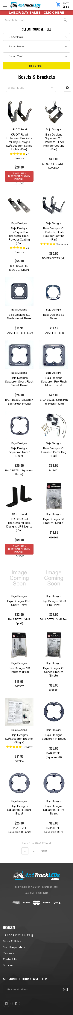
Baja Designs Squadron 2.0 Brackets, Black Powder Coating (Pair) (53, 142)
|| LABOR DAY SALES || (18, 935)
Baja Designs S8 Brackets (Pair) (19, 670)
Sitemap (8, 965)
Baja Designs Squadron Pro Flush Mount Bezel (54, 381)
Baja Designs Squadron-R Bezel (54, 737)
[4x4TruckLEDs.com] (36, 874)
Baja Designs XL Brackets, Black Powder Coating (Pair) (53, 234)
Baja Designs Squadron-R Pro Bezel (53, 810)
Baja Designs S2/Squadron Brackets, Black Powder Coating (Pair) (19, 235)
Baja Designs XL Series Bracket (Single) (53, 672)
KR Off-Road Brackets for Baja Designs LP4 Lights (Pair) (19, 524)
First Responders (14, 947)
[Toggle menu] (5, 5)
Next (44, 851)
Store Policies (12, 941)
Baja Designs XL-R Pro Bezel (54, 603)
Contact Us (10, 959)
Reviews (8, 953)
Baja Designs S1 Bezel (54, 316)
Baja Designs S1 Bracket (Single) (54, 521)
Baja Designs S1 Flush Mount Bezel (19, 316)
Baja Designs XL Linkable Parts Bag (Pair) (53, 452)
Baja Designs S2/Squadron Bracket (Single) (19, 738)
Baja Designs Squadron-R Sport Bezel (19, 810)
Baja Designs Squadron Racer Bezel (19, 452)
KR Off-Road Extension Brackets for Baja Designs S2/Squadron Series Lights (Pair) (19, 142)
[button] (67, 88)
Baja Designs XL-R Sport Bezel (19, 603)
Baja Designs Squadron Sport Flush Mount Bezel (19, 381)
